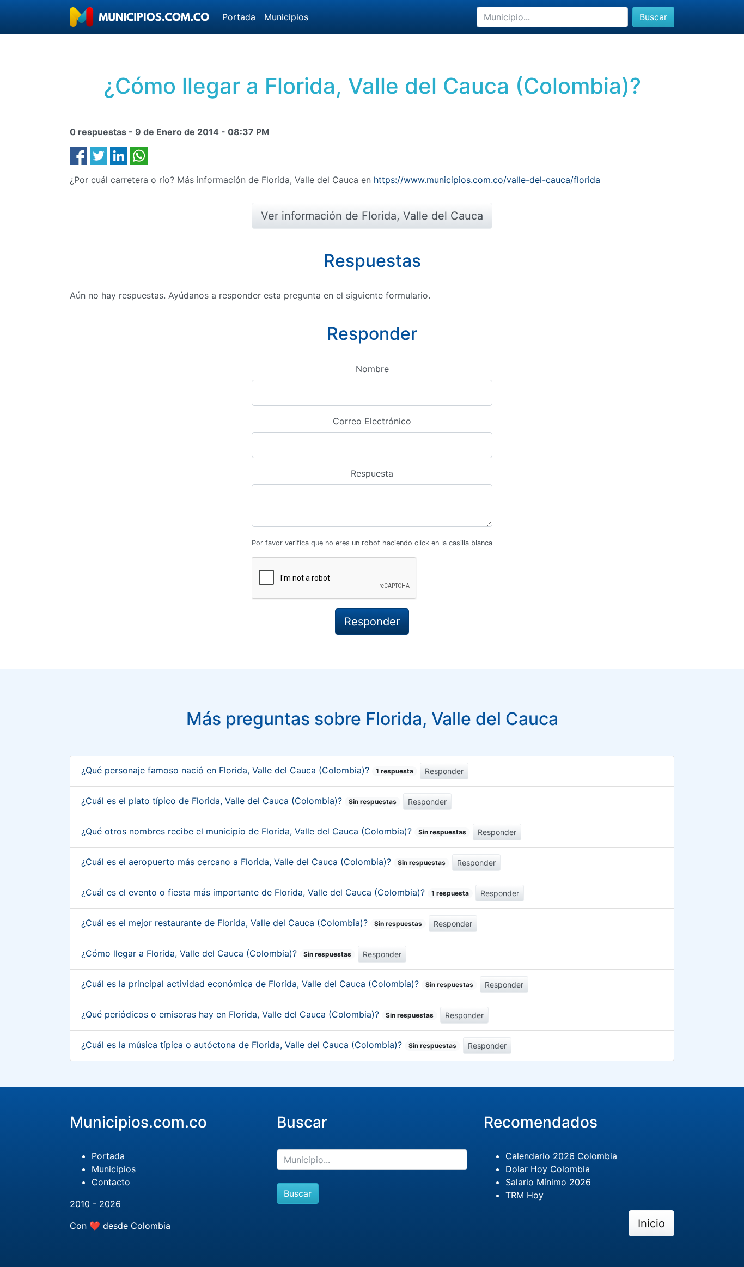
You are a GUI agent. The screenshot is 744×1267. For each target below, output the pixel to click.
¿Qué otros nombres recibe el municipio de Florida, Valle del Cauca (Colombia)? (273, 831)
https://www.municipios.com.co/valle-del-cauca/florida (487, 179)
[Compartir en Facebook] (78, 154)
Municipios (286, 16)
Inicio (651, 1223)
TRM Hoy (524, 1195)
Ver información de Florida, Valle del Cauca (372, 215)
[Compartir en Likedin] (118, 154)
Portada (238, 16)
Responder (444, 771)
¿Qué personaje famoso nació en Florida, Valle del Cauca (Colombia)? (247, 770)
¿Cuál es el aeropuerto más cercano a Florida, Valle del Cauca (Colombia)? (263, 861)
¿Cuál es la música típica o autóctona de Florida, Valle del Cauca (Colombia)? (268, 1044)
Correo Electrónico (372, 421)
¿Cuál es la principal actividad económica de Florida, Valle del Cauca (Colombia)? (277, 983)
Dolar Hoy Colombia (547, 1169)
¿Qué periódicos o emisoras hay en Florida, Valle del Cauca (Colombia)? (257, 1014)
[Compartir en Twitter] (98, 154)
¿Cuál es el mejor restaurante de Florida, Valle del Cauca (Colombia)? (251, 922)
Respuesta (372, 473)
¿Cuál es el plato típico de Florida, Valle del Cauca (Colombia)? (239, 800)
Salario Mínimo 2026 (548, 1182)
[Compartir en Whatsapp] (139, 154)
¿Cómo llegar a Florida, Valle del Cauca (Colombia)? (216, 953)
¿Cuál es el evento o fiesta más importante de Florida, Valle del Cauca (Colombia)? (275, 892)
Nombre (372, 368)
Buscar (653, 16)
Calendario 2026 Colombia (561, 1155)
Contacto (111, 1182)
